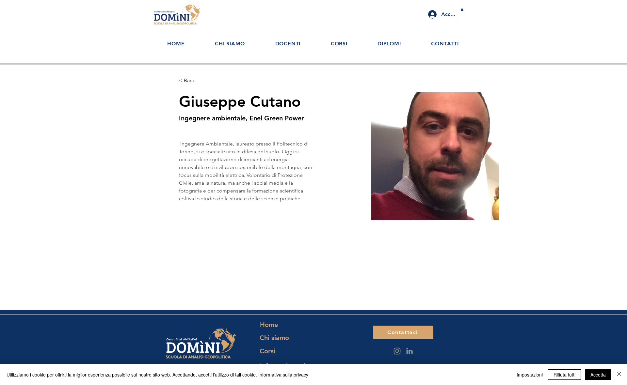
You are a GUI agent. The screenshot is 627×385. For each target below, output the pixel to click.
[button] (462, 9)
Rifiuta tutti (564, 374)
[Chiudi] (619, 374)
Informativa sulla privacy (283, 374)
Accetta (598, 374)
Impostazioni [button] (530, 374)
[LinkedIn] (409, 351)
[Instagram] (397, 351)
